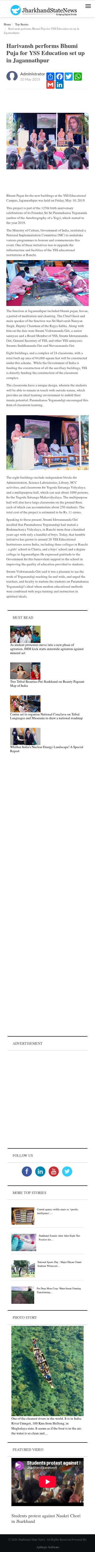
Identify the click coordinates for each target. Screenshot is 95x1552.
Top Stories (21, 24)
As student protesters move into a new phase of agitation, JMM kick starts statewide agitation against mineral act (47, 648)
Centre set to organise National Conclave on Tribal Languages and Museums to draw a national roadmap (46, 716)
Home (7, 24)
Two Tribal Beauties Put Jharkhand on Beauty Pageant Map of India (47, 683)
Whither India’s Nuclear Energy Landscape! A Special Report (46, 749)
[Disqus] (47, 829)
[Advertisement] (47, 1099)
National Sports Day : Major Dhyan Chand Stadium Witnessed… (59, 1264)
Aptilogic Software (47, 1547)
